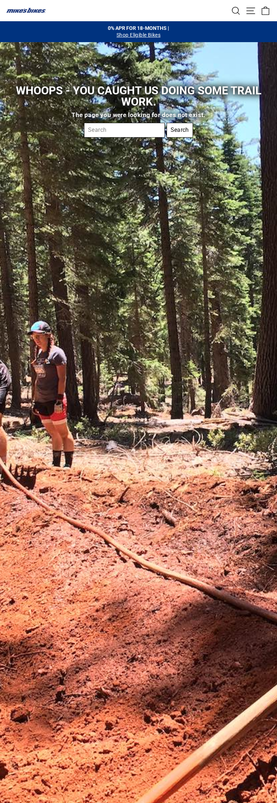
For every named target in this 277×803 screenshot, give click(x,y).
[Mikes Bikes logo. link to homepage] (26, 10)
